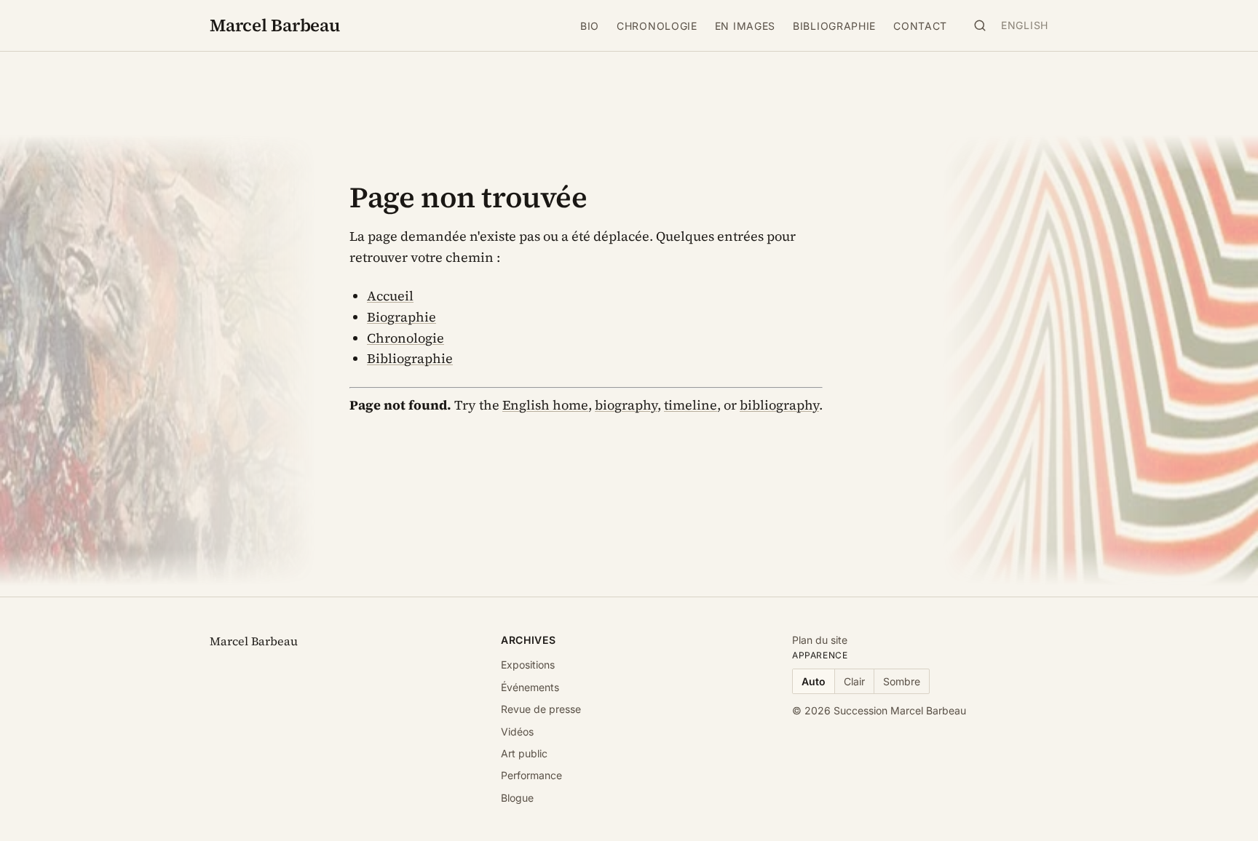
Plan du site (819, 640)
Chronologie (657, 26)
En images (745, 26)
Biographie (401, 317)
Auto (814, 681)
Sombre (901, 681)
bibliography (779, 405)
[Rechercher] (979, 25)
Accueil (390, 296)
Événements (530, 687)
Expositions (528, 664)
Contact (920, 26)
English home (545, 405)
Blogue (517, 798)
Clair (854, 681)
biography (626, 405)
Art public (524, 753)
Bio (589, 26)
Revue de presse (541, 709)
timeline (690, 405)
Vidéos (517, 731)
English (1024, 25)
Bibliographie (834, 26)
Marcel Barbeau (275, 25)
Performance (531, 775)
